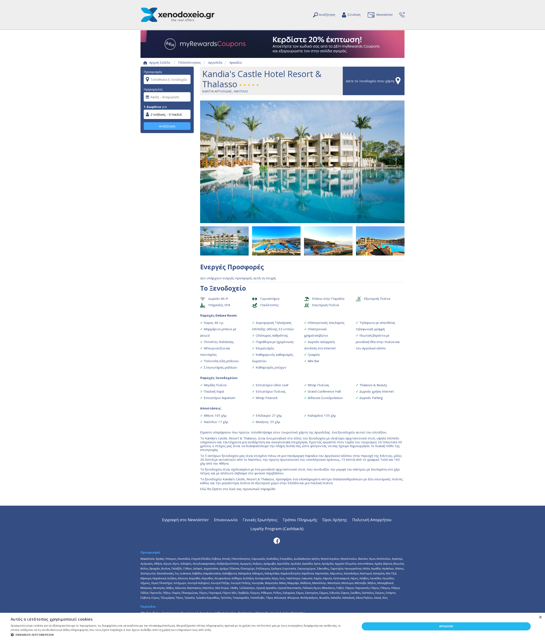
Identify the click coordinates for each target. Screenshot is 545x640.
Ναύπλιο (208, 588)
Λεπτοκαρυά (341, 578)
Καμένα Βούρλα (290, 573)
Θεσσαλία (184, 559)
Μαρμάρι (293, 583)
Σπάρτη (391, 593)
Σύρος (155, 598)
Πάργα (349, 588)
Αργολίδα (215, 62)
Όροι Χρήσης (334, 519)
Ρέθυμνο (266, 593)
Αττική (226, 559)
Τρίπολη (226, 598)
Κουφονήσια (222, 578)
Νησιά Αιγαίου (330, 559)
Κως (282, 578)
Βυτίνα (165, 568)
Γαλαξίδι (176, 568)
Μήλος (372, 583)
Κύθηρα (237, 578)
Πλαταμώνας (189, 593)
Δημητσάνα (211, 568)
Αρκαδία (235, 62)
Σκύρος (379, 593)
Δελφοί (197, 568)
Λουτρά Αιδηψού (198, 583)
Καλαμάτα (244, 573)
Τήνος (179, 598)
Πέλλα (144, 593)
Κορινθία (194, 578)
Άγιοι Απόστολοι (379, 559)
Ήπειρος (170, 559)
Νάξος (170, 588)
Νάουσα (180, 588)
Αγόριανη (147, 563)
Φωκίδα (324, 598)
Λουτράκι (258, 583)
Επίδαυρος (263, 568)
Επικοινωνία (226, 519)
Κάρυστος (336, 573)
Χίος (385, 598)
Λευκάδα (375, 578)
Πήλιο (167, 593)
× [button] (540, 617)
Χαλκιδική (348, 598)
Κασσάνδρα (351, 573)
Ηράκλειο (388, 568)
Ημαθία (376, 568)
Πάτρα (395, 588)
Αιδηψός (185, 563)
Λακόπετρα (293, 578)
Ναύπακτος (194, 588)
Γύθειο (187, 568)
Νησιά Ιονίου (349, 559)
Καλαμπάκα (272, 573)
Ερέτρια (276, 568)
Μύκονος (146, 588)
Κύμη (275, 578)
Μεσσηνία (334, 583)
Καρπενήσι (322, 573)
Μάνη (282, 583)
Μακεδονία (147, 559)
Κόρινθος (207, 578)
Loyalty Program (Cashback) (276, 528)
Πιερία (176, 593)
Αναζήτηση (167, 126)
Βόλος (144, 568)
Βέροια (387, 563)
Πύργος (255, 593)
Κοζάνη (171, 578)
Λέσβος (364, 578)
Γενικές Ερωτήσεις (260, 519)
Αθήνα (158, 563)
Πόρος (203, 593)
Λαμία (317, 578)
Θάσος (399, 568)
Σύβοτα (145, 598)
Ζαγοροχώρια (306, 568)
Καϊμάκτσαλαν (212, 573)
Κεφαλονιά (159, 578)
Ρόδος (277, 593)
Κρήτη (316, 559)
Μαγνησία (271, 583)
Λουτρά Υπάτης (241, 583)
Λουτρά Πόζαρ (220, 583)
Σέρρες (323, 593)
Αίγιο (175, 563)
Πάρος (375, 588)
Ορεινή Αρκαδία (266, 588)
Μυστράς (159, 588)
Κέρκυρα (146, 578)
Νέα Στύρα (222, 588)
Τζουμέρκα (167, 598)
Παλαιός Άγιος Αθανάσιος (319, 588)
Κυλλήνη (248, 578)
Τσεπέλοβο (257, 598)
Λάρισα (327, 578)
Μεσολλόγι (319, 583)
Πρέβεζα (243, 593)
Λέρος (354, 578)
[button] (180, 634)
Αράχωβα (269, 563)
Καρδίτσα (308, 573)
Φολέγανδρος (309, 598)
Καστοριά (366, 573)
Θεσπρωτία (148, 573)
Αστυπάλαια (365, 563)
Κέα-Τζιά (391, 573)
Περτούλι (156, 593)
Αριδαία (296, 563)
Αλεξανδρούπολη (228, 563)
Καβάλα (197, 573)
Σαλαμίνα (289, 593)
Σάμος (300, 593)
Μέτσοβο (360, 583)
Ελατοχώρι (248, 568)
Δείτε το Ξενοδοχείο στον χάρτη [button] (370, 81)
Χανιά (377, 598)
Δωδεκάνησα (302, 559)
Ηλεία (366, 568)
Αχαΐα (378, 563)
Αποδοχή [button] (446, 626)
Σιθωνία (334, 593)
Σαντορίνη (311, 593)
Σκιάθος (356, 593)
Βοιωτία (398, 563)
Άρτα (317, 563)
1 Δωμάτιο (152, 107)
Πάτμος (385, 588)
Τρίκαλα (189, 598)
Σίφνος (345, 593)
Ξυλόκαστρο (247, 588)
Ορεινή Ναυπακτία (289, 588)
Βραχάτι (155, 568)
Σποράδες (286, 559)
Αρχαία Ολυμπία (345, 563)
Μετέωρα (347, 583)
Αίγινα (167, 563)
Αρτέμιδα (328, 563)
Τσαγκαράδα (241, 598)
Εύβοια (216, 559)
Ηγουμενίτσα (353, 568)
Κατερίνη (378, 573)
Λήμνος (145, 583)
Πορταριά (215, 593)
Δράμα (223, 568)
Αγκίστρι (397, 559)
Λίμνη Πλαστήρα (161, 583)
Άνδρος (257, 563)
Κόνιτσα (183, 578)
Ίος (177, 573)
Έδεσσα (234, 568)
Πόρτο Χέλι (229, 593)
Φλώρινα (293, 598)
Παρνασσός (362, 588)
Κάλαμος (257, 573)
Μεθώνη (305, 583)
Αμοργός (245, 563)
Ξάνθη (234, 588)
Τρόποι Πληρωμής (300, 519)
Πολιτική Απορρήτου (372, 519)
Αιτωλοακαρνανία (204, 563)
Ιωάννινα (185, 573)
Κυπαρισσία (262, 578)
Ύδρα (269, 598)
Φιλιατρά (280, 598)
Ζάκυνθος (323, 568)
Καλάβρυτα (229, 573)
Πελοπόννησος (189, 62)
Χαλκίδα (336, 598)
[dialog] (272, 626)
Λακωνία (306, 578)
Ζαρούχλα (336, 568)
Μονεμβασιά (385, 583)
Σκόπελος (368, 593)
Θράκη (160, 559)
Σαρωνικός (258, 559)
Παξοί (340, 588)
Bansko (363, 559)
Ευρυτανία (289, 568)
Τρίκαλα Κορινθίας (207, 598)
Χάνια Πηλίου (364, 598)
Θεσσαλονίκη (165, 573)
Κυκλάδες (272, 559)
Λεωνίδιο (388, 578)
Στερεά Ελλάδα (200, 559)
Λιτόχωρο (180, 583)
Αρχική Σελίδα (159, 62)
